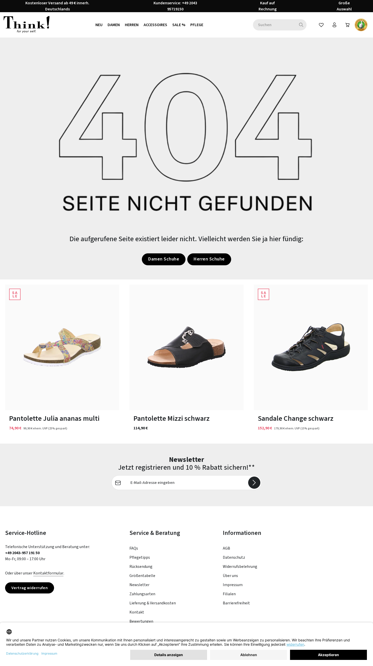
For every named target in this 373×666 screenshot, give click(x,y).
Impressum (233, 585)
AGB (226, 548)
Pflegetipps (139, 557)
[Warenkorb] (348, 25)
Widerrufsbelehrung (240, 566)
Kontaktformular (48, 573)
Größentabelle (142, 576)
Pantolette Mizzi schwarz (171, 418)
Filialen (229, 594)
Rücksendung (140, 566)
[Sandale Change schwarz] (311, 347)
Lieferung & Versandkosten (152, 603)
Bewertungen (141, 621)
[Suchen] (301, 25)
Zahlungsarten (142, 594)
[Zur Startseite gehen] (26, 25)
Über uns (230, 576)
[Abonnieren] (254, 483)
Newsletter (139, 585)
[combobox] (274, 25)
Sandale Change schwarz (295, 418)
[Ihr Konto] (334, 25)
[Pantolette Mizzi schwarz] (186, 347)
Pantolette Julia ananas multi (54, 418)
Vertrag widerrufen (29, 588)
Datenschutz (234, 557)
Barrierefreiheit (236, 603)
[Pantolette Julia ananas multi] (62, 347)
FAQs (133, 548)
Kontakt (136, 612)
